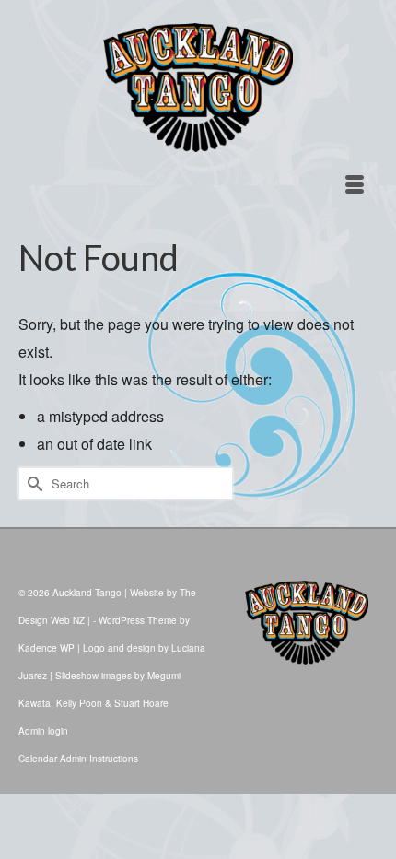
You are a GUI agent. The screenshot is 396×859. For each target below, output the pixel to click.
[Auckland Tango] (198, 87)
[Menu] (355, 185)
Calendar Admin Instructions (78, 758)
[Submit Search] (32, 483)
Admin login (43, 730)
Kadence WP (46, 647)
